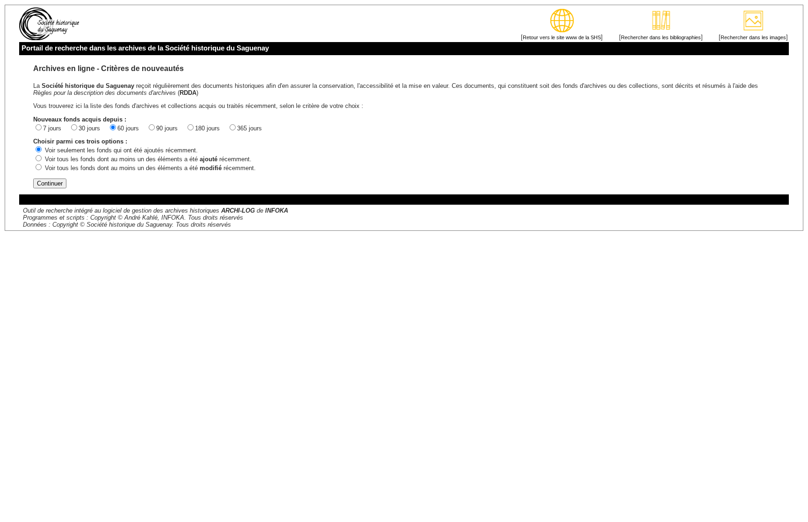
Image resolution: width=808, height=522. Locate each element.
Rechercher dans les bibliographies (661, 37)
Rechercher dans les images (753, 37)
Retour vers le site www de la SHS (562, 37)
